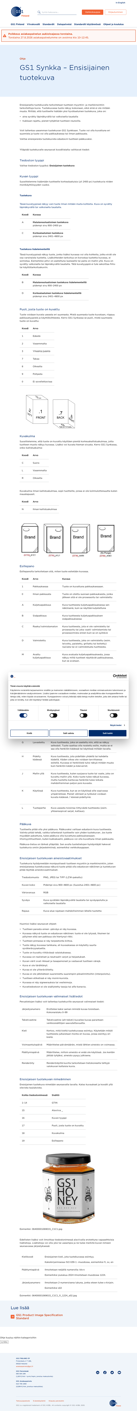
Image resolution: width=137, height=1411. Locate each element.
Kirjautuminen (115, 12)
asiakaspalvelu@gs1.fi (24, 1366)
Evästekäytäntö (39, 1401)
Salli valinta (68, 733)
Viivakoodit (33, 24)
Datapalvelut (64, 24)
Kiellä (29, 733)
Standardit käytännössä (87, 24)
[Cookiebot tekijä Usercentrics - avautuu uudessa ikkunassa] (115, 676)
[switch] (53, 715)
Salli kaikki (108, 733)
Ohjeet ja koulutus (113, 24)
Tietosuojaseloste (23, 1401)
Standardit (48, 24)
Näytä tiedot (115, 725)
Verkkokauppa (92, 12)
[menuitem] (120, 2)
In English (120, 3)
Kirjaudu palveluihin (56, 1401)
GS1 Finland (17, 24)
